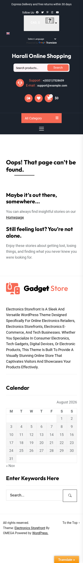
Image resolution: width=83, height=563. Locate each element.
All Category (33, 118)
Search (58, 67)
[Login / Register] (29, 98)
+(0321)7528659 (53, 80)
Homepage (15, 217)
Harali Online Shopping (41, 55)
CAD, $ (35, 22)
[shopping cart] (49, 99)
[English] (8, 33)
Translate (51, 42)
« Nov (10, 466)
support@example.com (52, 85)
